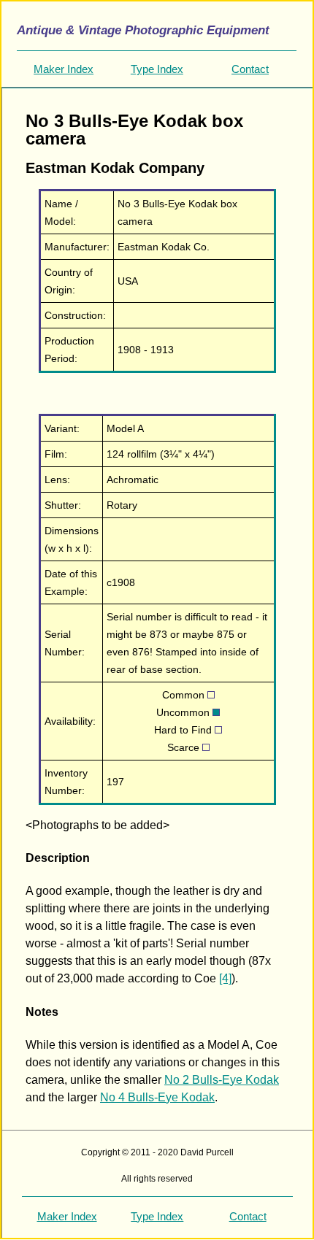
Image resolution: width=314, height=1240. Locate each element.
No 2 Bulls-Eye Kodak (221, 1080)
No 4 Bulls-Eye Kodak (157, 1097)
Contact (250, 69)
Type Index (157, 69)
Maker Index (63, 69)
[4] (225, 978)
